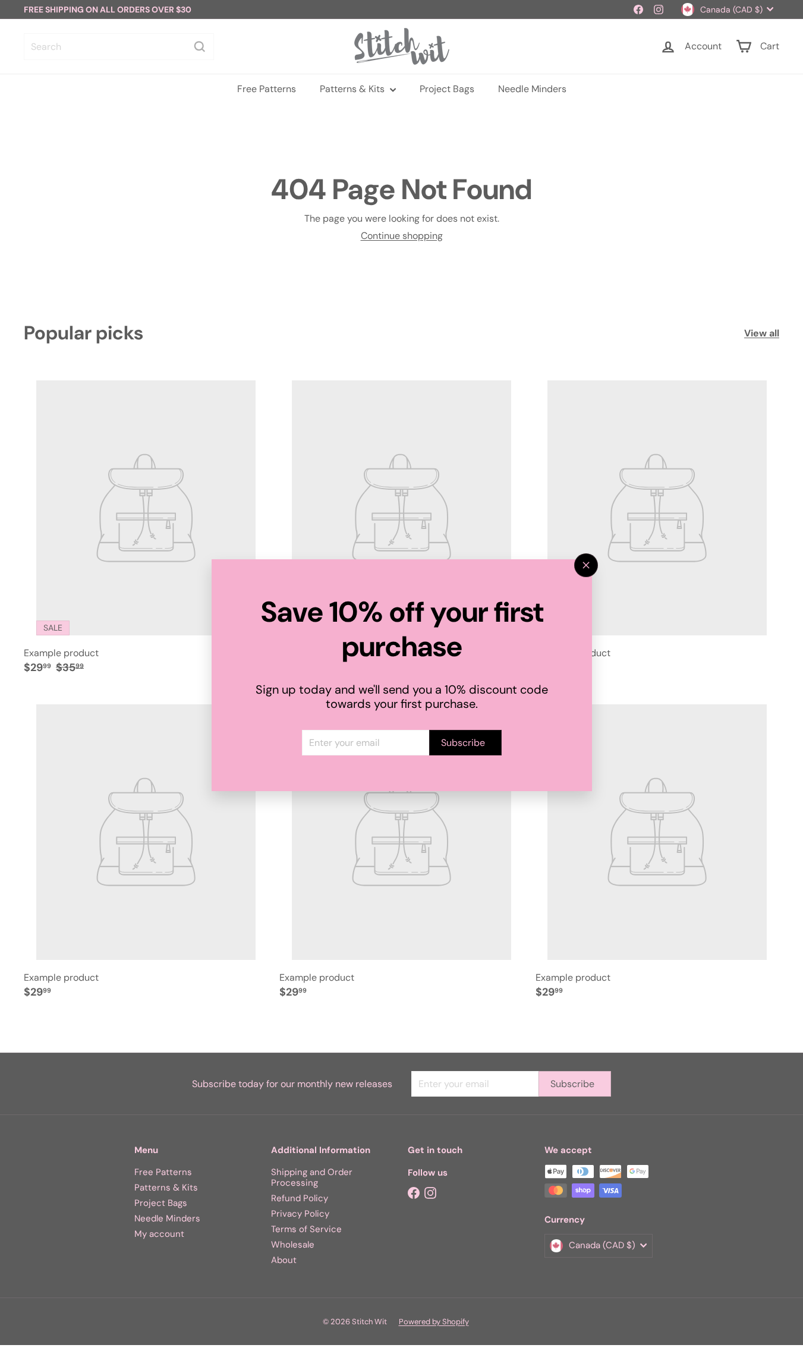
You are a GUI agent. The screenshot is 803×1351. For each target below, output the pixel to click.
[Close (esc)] (586, 565)
